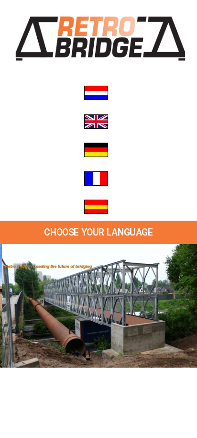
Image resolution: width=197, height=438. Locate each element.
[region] (98, 306)
